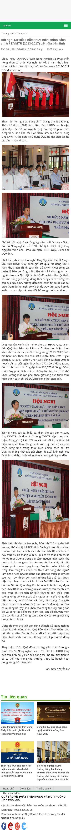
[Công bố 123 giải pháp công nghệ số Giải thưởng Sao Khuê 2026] (53, 723)
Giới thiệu (25, 788)
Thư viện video (11, 793)
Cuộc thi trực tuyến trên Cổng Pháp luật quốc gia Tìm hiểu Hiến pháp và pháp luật (17, 730)
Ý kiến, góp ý (43, 788)
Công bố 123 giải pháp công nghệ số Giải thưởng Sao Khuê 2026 (52, 730)
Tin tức (21, 33)
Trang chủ (8, 33)
